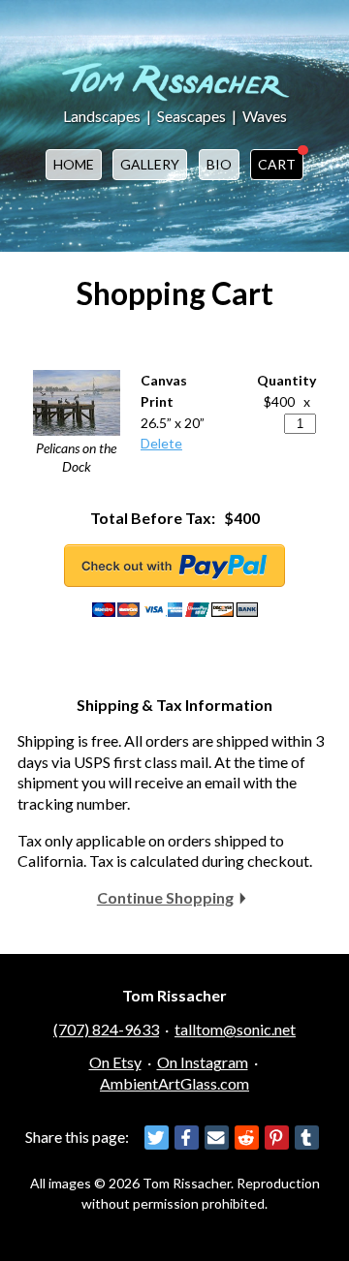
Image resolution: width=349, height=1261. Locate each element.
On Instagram (202, 1062)
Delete (161, 443)
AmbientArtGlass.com (174, 1083)
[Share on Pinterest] (277, 1137)
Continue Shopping (165, 897)
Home (73, 164)
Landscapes (102, 116)
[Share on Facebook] (186, 1137)
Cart (277, 164)
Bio (219, 164)
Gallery (149, 164)
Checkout (174, 565)
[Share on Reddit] (247, 1137)
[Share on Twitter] (156, 1137)
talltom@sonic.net (235, 1029)
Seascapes (191, 116)
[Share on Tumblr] (307, 1137)
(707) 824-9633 (106, 1029)
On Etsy (115, 1062)
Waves (264, 116)
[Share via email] (217, 1137)
